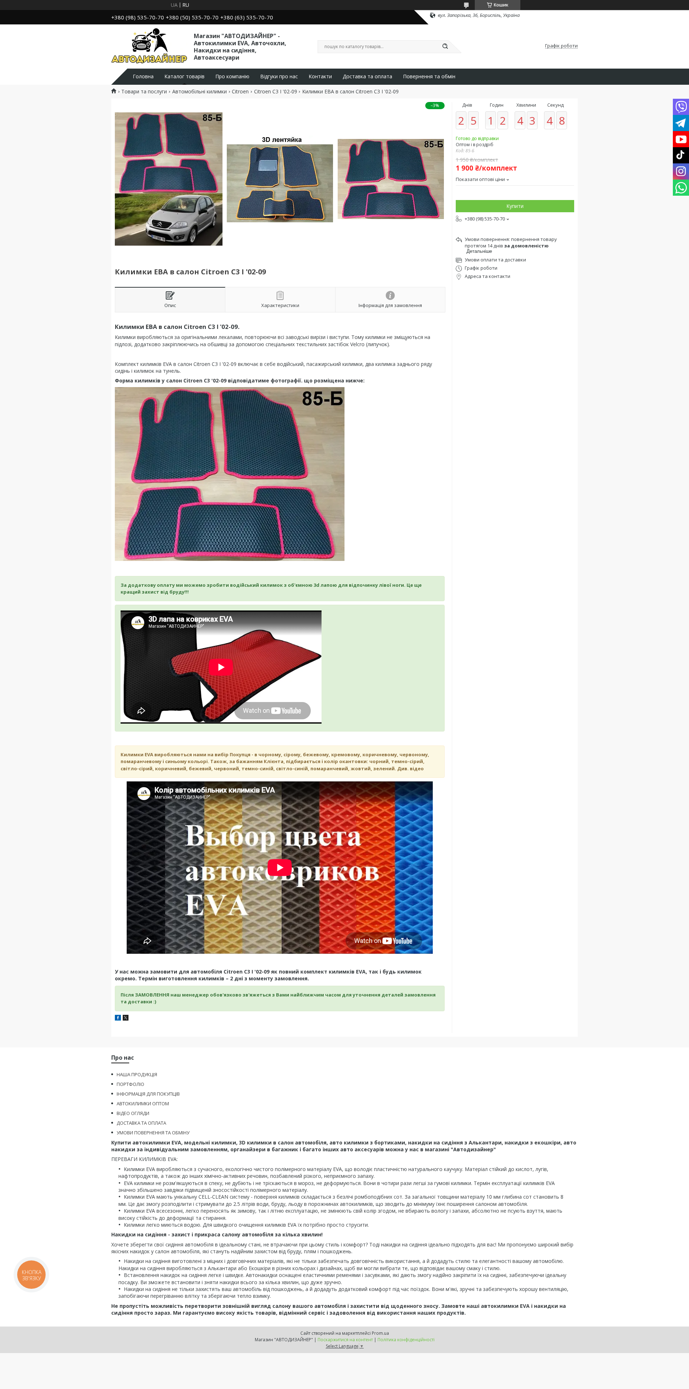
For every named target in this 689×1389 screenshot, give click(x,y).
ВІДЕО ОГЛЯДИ (133, 1113)
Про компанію (232, 76)
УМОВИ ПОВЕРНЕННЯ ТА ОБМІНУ (153, 1132)
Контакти (320, 76)
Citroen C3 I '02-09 (275, 91)
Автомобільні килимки (199, 91)
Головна (143, 76)
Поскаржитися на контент (345, 1340)
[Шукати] (445, 46)
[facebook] (118, 1018)
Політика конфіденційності (406, 1340)
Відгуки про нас (279, 76)
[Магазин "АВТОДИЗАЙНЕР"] (149, 46)
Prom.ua (380, 1333)
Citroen (240, 91)
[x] (125, 1018)
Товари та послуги (144, 91)
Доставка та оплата (367, 76)
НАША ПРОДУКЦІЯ (137, 1074)
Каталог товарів (184, 76)
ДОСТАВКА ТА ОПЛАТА (141, 1123)
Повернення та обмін (429, 76)
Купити (515, 206)
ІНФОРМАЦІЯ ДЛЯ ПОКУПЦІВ (148, 1094)
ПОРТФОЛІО (130, 1084)
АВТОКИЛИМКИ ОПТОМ (143, 1103)
